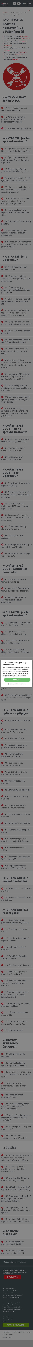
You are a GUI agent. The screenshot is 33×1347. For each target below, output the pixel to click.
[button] (16, 684)
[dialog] (16, 673)
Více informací (22, 676)
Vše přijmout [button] (17, 680)
